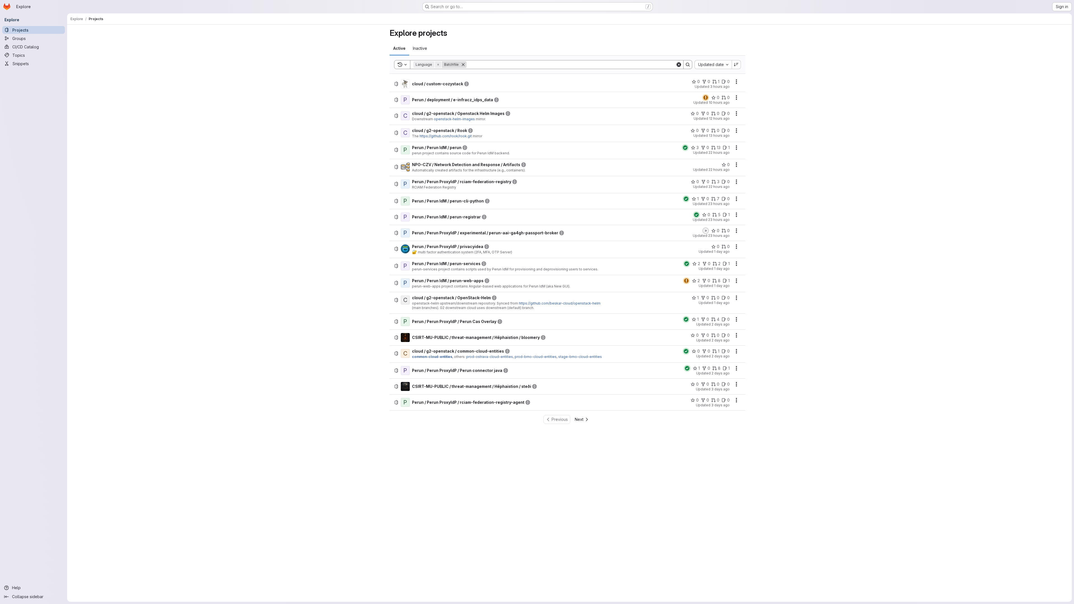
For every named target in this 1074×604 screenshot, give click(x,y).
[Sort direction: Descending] (736, 64)
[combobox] (713, 64)
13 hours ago (719, 135)
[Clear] (678, 64)
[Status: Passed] (685, 147)
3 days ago (720, 389)
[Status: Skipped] (705, 230)
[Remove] (463, 64)
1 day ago (722, 251)
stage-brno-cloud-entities (580, 357)
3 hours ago (720, 86)
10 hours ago (719, 102)
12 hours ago (719, 118)
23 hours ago (719, 204)
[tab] (399, 48)
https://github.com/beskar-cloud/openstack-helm (559, 303)
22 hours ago (719, 152)
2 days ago (721, 324)
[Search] (687, 64)
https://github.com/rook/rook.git (446, 136)
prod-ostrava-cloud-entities (489, 357)
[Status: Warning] (705, 97)
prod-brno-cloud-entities (536, 357)
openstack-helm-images (454, 119)
